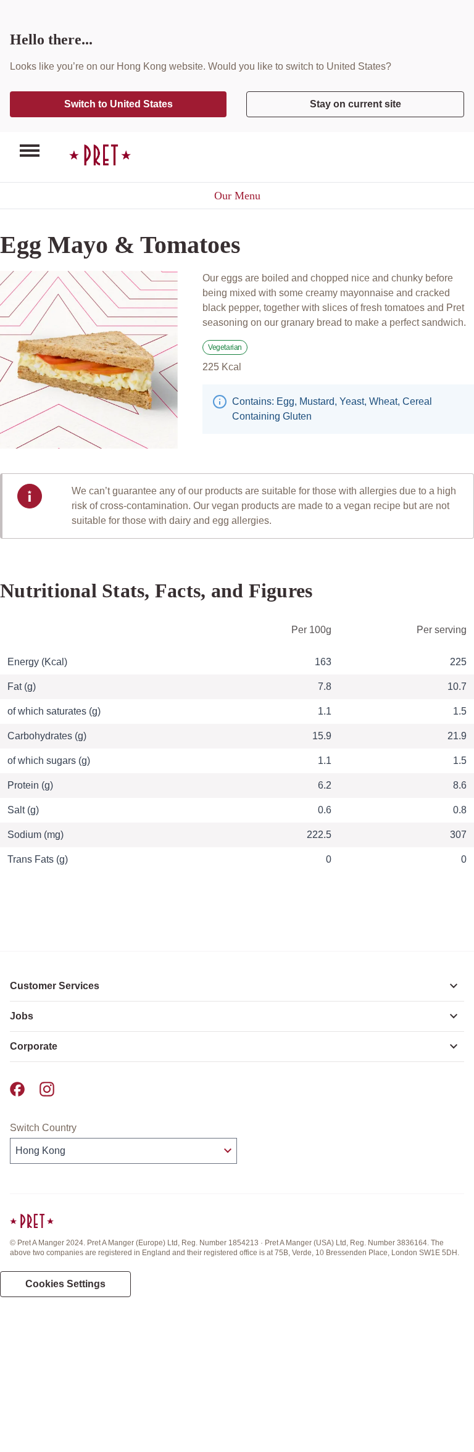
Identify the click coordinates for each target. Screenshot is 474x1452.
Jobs (21, 1016)
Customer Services (54, 986)
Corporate (33, 1046)
